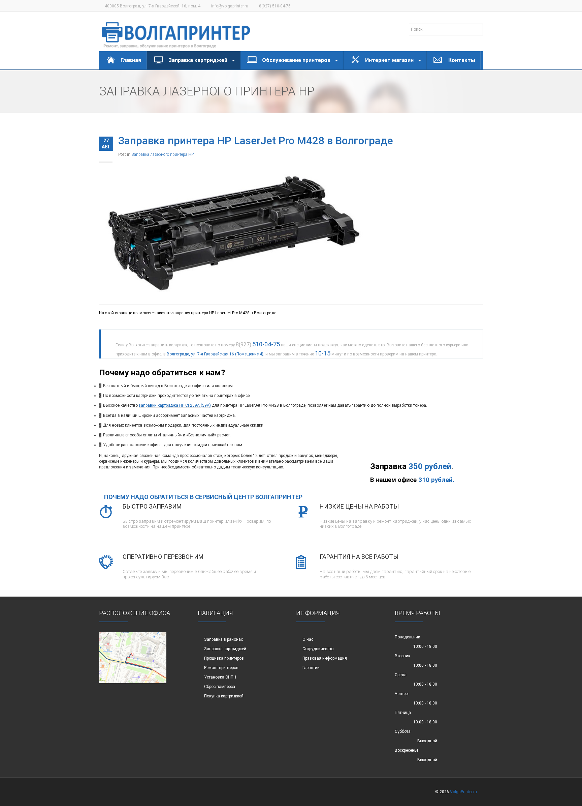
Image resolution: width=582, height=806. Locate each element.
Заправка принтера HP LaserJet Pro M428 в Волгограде (255, 141)
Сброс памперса (219, 686)
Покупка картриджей (224, 696)
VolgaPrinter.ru (463, 791)
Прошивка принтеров (224, 658)
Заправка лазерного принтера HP (162, 154)
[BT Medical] (176, 31)
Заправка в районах (223, 639)
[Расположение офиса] (132, 657)
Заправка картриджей (225, 648)
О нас (307, 639)
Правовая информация (324, 658)
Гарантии (311, 667)
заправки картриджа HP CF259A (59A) (175, 405)
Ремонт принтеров (221, 667)
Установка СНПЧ (220, 677)
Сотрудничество (317, 648)
